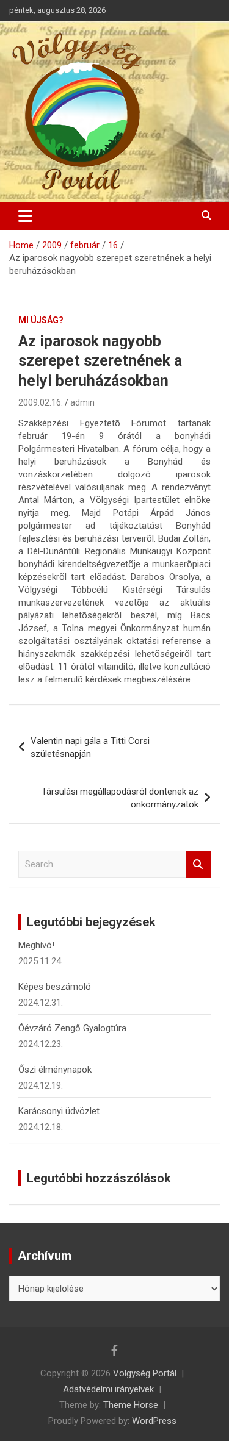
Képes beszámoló (54, 986)
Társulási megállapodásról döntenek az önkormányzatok (120, 798)
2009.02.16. (40, 402)
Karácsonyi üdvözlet (59, 1111)
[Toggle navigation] (25, 216)
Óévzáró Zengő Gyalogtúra (72, 1028)
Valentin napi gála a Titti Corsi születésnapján (90, 747)
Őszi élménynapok (55, 1069)
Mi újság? (41, 320)
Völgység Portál (144, 1373)
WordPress (154, 1420)
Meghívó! (36, 945)
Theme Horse (130, 1405)
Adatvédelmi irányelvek (108, 1389)
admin (82, 402)
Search (198, 864)
